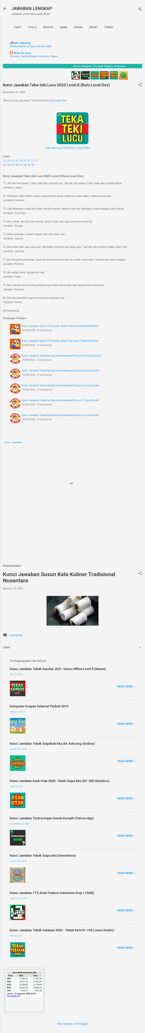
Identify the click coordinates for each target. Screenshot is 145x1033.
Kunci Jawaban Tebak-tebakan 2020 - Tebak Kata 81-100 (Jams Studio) (62, 930)
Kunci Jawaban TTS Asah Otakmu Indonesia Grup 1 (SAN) (52, 893)
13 (4, 164)
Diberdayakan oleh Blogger (72, 1023)
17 (20, 164)
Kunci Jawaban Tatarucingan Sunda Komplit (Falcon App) (52, 818)
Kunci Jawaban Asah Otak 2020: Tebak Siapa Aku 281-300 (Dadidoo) (59, 781)
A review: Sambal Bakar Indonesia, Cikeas (34, 56)
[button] (140, 85)
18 (24, 164)
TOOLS (32, 27)
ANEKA (78, 27)
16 (16, 164)
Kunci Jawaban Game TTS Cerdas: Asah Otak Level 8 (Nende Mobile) (60, 326)
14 (8, 164)
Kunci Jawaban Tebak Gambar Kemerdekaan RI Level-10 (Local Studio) (61, 355)
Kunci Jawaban (13, 442)
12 (36, 160)
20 (32, 164)
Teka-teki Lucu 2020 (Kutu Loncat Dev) (67, 147)
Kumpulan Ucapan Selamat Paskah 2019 (39, 706)
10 (28, 160)
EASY (17, 27)
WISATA (48, 27)
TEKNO (108, 27)
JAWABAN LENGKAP (31, 8)
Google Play (59, 100)
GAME (63, 27)
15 (12, 164)
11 (32, 160)
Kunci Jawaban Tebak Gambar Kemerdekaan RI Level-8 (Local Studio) (60, 385)
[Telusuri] (140, 9)
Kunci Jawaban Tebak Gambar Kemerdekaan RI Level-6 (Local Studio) (60, 415)
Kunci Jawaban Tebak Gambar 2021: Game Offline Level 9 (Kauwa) (58, 669)
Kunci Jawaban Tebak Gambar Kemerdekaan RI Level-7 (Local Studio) (60, 400)
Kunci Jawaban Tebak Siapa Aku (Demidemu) (43, 855)
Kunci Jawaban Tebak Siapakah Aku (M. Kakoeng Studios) (52, 743)
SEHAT (93, 27)
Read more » (126, 686)
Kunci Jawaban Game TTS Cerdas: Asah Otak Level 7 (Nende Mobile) (60, 340)
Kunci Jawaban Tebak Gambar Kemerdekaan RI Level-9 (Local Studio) (60, 370)
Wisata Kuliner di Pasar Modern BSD (30, 46)
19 (28, 164)
